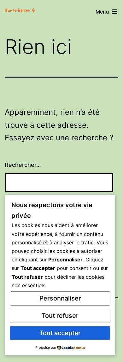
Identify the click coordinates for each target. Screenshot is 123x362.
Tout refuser (60, 315)
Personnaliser (60, 298)
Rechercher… (23, 164)
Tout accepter (60, 333)
